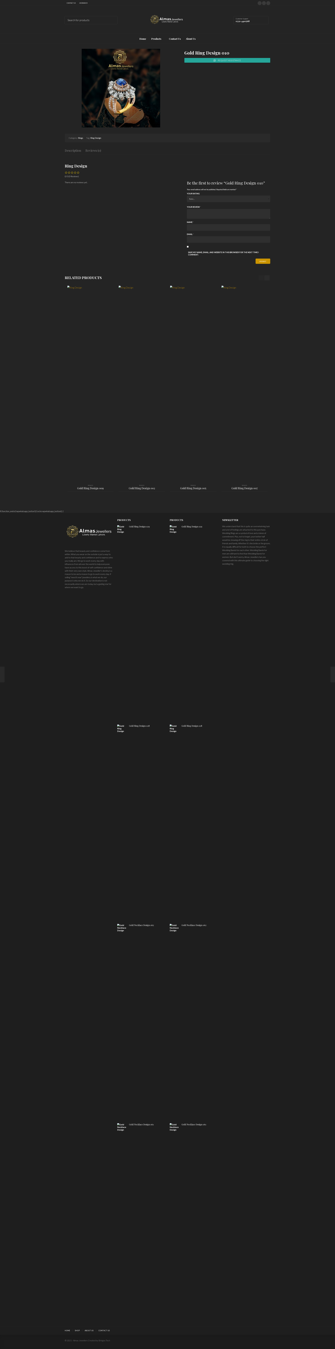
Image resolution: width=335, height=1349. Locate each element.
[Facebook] (260, 2)
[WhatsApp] (268, 2)
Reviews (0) (93, 150)
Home (67, 1330)
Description (73, 150)
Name (190, 222)
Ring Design (95, 138)
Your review (194, 207)
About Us (89, 1330)
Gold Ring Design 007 (244, 488)
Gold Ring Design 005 (193, 488)
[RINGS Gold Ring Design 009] (2, 674)
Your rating (193, 193)
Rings (80, 138)
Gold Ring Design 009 (90, 488)
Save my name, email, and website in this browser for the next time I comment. (223, 253)
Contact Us (71, 3)
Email (190, 234)
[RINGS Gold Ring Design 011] (332, 674)
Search (113, 19)
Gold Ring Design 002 (142, 488)
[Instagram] (264, 2)
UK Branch (83, 3)
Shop (77, 1330)
